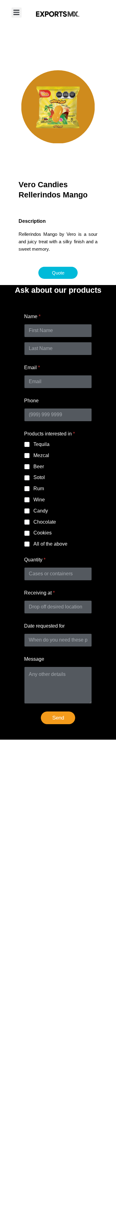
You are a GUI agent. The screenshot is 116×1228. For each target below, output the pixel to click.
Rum (38, 488)
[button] (16, 12)
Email (32, 367)
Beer (38, 466)
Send (58, 718)
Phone (31, 400)
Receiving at (39, 592)
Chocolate (44, 522)
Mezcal (41, 455)
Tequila (41, 444)
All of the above (50, 544)
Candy (40, 510)
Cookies (42, 532)
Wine (39, 499)
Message (34, 659)
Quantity (34, 559)
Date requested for (44, 626)
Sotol (39, 477)
